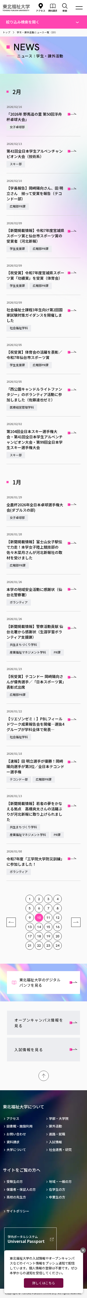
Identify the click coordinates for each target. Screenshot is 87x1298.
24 (57, 945)
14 (39, 927)
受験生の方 (14, 1181)
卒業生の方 (57, 1197)
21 (30, 945)
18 (39, 936)
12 (57, 918)
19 (48, 936)
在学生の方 (57, 1189)
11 (48, 918)
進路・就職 (57, 1134)
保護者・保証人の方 (21, 1189)
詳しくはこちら (43, 1283)
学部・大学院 (58, 1118)
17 (30, 936)
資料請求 (12, 1142)
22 (39, 945)
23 (48, 945)
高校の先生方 (16, 1197)
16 (57, 927)
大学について (16, 1149)
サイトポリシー (17, 1211)
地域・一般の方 (60, 1181)
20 (57, 936)
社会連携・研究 (60, 1149)
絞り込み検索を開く (22, 22)
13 (30, 927)
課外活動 (55, 1126)
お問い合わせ (16, 1134)
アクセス (40, 10)
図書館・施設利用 (19, 1126)
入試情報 (55, 1142)
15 (48, 927)
